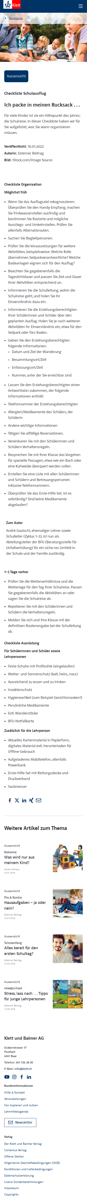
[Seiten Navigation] (80, 6)
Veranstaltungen (15, 1099)
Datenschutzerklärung (19, 1175)
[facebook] (9, 800)
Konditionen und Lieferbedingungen (28, 1169)
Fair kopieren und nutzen (21, 1105)
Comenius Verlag (15, 1150)
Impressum (11, 1188)
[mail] (38, 800)
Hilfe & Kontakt (14, 1092)
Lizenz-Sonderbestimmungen (23, 1182)
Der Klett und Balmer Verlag (23, 1144)
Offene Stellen (14, 1156)
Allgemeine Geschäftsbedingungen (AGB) (32, 1163)
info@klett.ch (23, 1069)
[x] (17, 800)
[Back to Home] (12, 4)
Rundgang (16, 18)
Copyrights (11, 1194)
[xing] (31, 800)
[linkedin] (24, 800)
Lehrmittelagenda (16, 1111)
